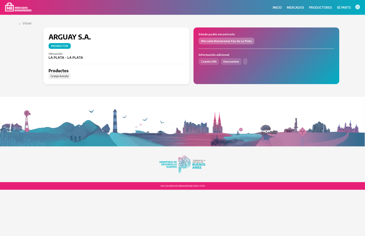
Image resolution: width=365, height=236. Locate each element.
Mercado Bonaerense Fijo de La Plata (226, 41)
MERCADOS (295, 7)
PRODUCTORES (320, 7)
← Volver (25, 23)
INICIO (277, 7)
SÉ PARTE (344, 7)
